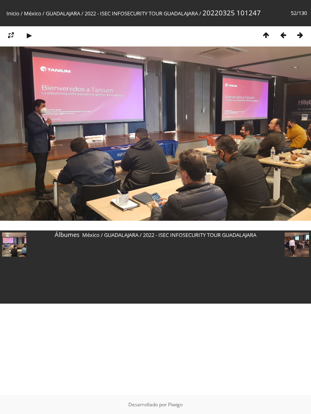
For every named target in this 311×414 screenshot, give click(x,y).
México (32, 13)
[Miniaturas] (266, 35)
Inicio (12, 13)
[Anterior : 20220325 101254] (283, 35)
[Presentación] (29, 35)
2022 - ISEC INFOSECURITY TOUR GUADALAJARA (141, 13)
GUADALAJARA (63, 13)
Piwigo (175, 404)
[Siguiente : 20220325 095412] (300, 35)
